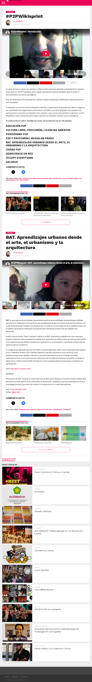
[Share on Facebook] (20, 82)
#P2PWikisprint (66, 443)
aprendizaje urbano (27, 409)
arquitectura (43, 409)
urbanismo (57, 409)
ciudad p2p (27, 178)
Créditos (15, 677)
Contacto (24, 677)
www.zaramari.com (18, 389)
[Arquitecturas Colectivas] (46, 440)
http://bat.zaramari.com (20, 368)
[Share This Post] (33, 82)
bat (20, 178)
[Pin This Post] (45, 82)
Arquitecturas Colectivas (42, 443)
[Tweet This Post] (39, 313)
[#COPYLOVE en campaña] (18, 211)
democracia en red (40, 178)
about (7, 677)
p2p (80, 178)
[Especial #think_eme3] (18, 440)
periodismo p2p (12, 180)
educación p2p (55, 178)
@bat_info (16, 392)
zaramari (67, 409)
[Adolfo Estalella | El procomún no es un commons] (73, 211)
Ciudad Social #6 (9, 459)
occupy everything (70, 178)
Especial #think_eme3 (14, 443)
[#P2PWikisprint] (73, 440)
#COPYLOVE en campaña (15, 213)
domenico (19, 21)
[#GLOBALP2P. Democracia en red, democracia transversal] (46, 211)
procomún (23, 180)
